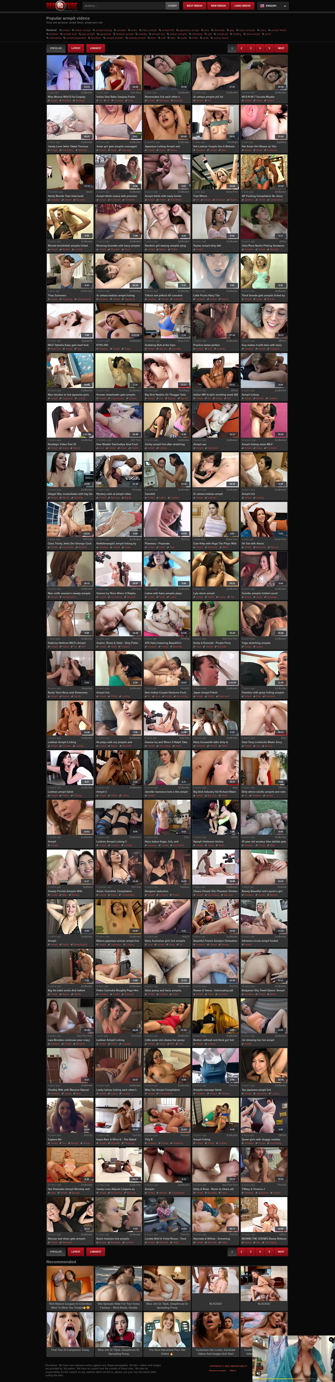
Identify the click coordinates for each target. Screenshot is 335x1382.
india (195, 37)
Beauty (268, 746)
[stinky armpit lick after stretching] (167, 420)
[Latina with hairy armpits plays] (167, 569)
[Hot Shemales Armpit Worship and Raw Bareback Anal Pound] (70, 1164)
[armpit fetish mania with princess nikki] (118, 171)
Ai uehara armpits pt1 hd (208, 96)
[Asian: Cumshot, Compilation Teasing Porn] (118, 867)
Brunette (178, 100)
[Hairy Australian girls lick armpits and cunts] (167, 916)
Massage (126, 150)
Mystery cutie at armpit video (113, 493)
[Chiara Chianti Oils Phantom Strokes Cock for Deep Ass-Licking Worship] (215, 867)
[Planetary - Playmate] (167, 519)
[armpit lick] (264, 469)
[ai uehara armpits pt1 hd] (215, 72)
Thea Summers (57, 295)
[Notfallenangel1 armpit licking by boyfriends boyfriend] (118, 519)
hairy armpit (149, 30)
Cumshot (272, 150)
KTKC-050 (102, 345)
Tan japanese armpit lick (256, 1089)
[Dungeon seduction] (167, 867)
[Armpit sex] (215, 420)
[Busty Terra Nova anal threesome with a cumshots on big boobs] (70, 668)
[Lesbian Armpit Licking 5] (118, 817)
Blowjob (66, 100)
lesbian (53, 33)
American (56, 348)
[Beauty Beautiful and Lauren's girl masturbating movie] (264, 867)
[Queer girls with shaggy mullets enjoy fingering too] (264, 1115)
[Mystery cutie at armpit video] (118, 469)
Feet (258, 696)
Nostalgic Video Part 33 (62, 444)
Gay (210, 348)
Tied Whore (200, 196)
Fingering (67, 299)
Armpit (52, 841)
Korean (133, 398)
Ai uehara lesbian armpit (208, 493)
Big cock (115, 497)
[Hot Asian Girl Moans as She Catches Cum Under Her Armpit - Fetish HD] (264, 122)
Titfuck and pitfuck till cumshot (163, 295)
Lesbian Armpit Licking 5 (111, 841)
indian (66, 30)
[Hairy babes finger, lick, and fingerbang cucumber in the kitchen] (167, 817)
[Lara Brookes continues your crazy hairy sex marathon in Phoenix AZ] (70, 1015)
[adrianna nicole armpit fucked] (264, 916)
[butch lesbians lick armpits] (118, 1214)
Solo (172, 547)
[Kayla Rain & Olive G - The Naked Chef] (118, 1115)
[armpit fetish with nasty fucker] (167, 171)
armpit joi (222, 33)
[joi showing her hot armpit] (264, 1015)
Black (224, 795)
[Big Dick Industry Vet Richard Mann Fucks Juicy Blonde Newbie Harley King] (215, 767)
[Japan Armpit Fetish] (215, 668)
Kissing (77, 795)
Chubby (163, 994)
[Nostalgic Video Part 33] (70, 420)
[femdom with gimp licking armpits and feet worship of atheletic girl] (264, 668)
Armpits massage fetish (207, 1089)
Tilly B (149, 1139)
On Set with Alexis (253, 543)
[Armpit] (70, 916)
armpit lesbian (114, 37)
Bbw (224, 150)
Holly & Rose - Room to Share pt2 (213, 1189)
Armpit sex (199, 444)
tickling (237, 33)
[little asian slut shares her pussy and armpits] (167, 1015)
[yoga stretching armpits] (264, 618)
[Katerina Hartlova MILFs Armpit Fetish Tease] (70, 618)
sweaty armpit (137, 37)
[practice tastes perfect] (215, 320)
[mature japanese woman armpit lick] (118, 916)
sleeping (197, 33)
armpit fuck (70, 33)
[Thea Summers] (70, 271)
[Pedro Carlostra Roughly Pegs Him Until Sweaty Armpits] (118, 966)
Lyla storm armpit (204, 593)
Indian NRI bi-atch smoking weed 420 (215, 394)
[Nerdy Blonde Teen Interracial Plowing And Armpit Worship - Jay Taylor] (70, 171)
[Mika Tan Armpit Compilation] (167, 1065)
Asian (259, 100)
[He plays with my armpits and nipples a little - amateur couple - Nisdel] (118, 718)
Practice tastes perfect (206, 345)
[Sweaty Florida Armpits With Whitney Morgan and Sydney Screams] (70, 867)
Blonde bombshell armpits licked (68, 245)
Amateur (118, 100)
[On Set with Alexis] (264, 519)
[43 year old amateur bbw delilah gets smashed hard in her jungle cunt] (264, 817)
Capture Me (54, 1139)
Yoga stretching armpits (256, 642)
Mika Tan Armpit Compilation (162, 1089)
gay (232, 30)
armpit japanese (76, 37)
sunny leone (221, 37)
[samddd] (167, 469)
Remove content (217, 1370)
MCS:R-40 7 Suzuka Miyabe (258, 96)
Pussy (176, 895)
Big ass (163, 348)
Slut (181, 1043)
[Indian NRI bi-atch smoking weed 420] (215, 370)
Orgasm (125, 646)
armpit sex (158, 33)
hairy (263, 30)
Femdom (130, 199)
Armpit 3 (101, 791)
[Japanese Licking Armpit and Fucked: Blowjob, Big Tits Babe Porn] (167, 122)
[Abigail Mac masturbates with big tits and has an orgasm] (70, 469)
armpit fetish (278, 30)
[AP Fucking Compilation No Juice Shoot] (264, 171)
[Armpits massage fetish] (215, 1065)
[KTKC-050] (118, 320)
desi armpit (253, 33)
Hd (209, 100)
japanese (105, 33)
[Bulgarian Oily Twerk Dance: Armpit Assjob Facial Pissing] (264, 966)
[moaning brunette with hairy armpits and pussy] (118, 221)
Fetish (162, 199)
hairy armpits (247, 30)
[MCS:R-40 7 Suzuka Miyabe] (264, 72)
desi (206, 30)
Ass (79, 348)
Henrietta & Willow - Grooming (211, 1238)
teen (153, 37)
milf (163, 37)
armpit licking (104, 30)
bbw (172, 37)
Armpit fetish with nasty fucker (163, 196)
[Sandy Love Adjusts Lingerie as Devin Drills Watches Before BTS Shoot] (118, 1164)
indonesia (55, 37)
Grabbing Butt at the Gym (160, 345)
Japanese (130, 299)
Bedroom (220, 199)
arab (206, 37)
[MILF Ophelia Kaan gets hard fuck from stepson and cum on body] (70, 320)
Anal (130, 100)
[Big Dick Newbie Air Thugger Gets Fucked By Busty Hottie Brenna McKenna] (167, 370)
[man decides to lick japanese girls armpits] (70, 370)
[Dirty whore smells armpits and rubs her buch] (264, 767)
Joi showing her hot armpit (258, 1040)
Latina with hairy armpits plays (163, 593)
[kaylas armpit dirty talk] (215, 221)
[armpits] (167, 1164)
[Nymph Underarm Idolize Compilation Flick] (215, 817)
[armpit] (70, 817)
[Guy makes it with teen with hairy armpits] (264, 320)
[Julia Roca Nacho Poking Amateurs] (264, 221)
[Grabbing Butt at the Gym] (167, 320)
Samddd (150, 493)
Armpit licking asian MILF (257, 444)
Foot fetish (176, 199)
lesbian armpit (124, 33)
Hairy (127, 249)
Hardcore (213, 448)
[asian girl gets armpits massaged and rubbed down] (118, 122)
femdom (96, 37)
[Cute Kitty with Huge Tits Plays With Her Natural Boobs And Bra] (215, 519)
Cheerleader (117, 398)
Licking (78, 249)
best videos (194, 5)
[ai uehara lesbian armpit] (215, 469)
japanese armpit (189, 30)
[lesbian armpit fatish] (70, 767)
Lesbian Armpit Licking (62, 742)
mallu (183, 37)
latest (76, 48)
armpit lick (168, 30)
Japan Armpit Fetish (205, 692)
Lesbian (221, 348)
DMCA (233, 1370)
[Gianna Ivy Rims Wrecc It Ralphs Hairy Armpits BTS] (118, 569)
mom (134, 30)
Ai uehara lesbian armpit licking (115, 295)
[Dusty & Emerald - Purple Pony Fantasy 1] (215, 618)
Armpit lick (248, 493)
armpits (121, 30)
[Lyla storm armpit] (215, 569)
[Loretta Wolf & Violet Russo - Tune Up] (167, 1214)
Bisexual (129, 994)
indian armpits (178, 33)
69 (108, 100)
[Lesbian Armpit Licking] (70, 718)
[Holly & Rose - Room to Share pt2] (215, 1164)
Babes (270, 100)
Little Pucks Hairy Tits (206, 295)
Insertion (222, 994)
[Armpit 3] (118, 767)
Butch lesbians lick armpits (112, 1238)
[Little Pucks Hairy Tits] (215, 271)
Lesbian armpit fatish (60, 791)
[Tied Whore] (215, 171)
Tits (232, 597)
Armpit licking (250, 394)
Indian (219, 398)
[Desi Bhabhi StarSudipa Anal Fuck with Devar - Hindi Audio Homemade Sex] (118, 420)
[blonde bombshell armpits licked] (70, 221)
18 (100, 100)
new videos (218, 5)
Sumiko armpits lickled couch (260, 593)
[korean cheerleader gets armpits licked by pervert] (118, 370)
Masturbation (84, 299)
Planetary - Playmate (157, 543)
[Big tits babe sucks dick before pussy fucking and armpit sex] (70, 966)
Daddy (134, 448)
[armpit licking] (264, 370)
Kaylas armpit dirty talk (207, 245)
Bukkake (80, 100)
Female (226, 1093)
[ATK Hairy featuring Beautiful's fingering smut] (167, 618)
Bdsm (225, 746)
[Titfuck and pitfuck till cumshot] (167, 271)
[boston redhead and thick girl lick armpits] (215, 1015)
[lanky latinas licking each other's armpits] (118, 1065)
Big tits (233, 199)
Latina (162, 497)
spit (209, 33)
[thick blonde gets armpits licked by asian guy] (264, 271)
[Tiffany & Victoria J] (264, 1164)
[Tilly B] (167, 1115)
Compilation (276, 199)
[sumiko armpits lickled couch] (264, 569)
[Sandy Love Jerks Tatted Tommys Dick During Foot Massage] (70, 122)
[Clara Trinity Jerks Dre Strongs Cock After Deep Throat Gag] (70, 519)
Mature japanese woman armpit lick (117, 940)
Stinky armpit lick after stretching (165, 444)
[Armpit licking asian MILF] (264, 420)
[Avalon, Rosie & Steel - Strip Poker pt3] (118, 618)
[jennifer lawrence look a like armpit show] (167, 767)
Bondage (164, 100)
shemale (219, 30)
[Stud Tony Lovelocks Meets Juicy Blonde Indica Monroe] (264, 718)
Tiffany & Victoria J (253, 1189)
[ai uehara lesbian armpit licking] (118, 271)
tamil (268, 33)
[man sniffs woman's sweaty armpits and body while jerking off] (70, 569)
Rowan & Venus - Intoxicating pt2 (213, 990)
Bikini (225, 547)
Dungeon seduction (156, 891)
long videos (242, 5)
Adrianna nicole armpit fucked (260, 940)
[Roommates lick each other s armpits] (167, 72)
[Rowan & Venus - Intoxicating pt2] (215, 966)
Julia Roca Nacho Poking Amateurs (263, 245)
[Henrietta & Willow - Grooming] (215, 1214)
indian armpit (83, 30)
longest (95, 48)
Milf (229, 398)
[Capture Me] (70, 1115)
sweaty (142, 33)
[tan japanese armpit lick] (264, 1065)
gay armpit (88, 33)
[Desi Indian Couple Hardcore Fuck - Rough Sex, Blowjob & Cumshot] (167, 668)
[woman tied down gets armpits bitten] (70, 1214)
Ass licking (68, 150)
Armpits (149, 1189)
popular (56, 48)
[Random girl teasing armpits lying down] (167, 221)
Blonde (66, 249)
